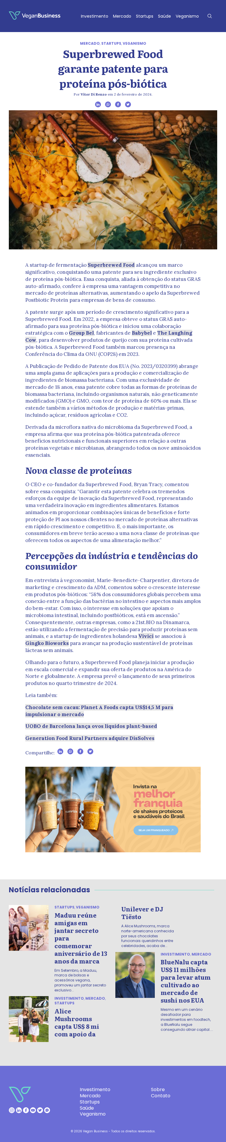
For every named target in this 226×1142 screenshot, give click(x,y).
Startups (144, 16)
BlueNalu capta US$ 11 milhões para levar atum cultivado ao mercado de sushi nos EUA (186, 980)
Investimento (94, 16)
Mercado (122, 16)
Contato (160, 1095)
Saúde (164, 16)
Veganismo (187, 16)
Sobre (158, 1089)
